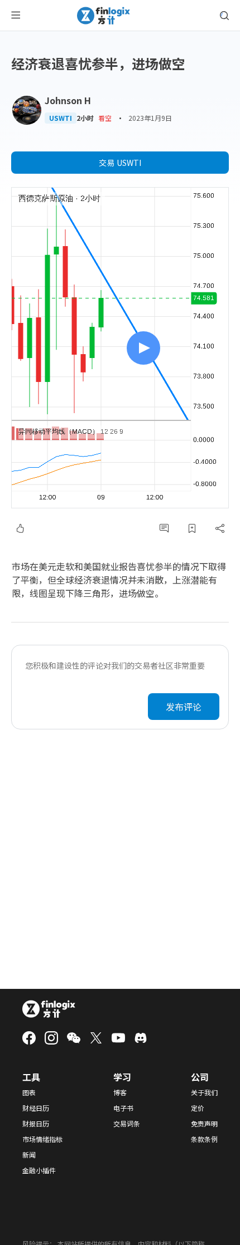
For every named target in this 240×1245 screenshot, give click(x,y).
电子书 (123, 1108)
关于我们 (204, 1092)
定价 (197, 1108)
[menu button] (15, 15)
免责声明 (204, 1123)
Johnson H (68, 100)
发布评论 (183, 706)
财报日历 (35, 1123)
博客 (120, 1092)
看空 (105, 117)
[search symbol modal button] (224, 15)
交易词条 (126, 1123)
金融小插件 (39, 1170)
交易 (120, 162)
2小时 (85, 118)
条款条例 (204, 1139)
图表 (29, 1092)
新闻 (29, 1154)
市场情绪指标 (42, 1139)
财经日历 (35, 1108)
